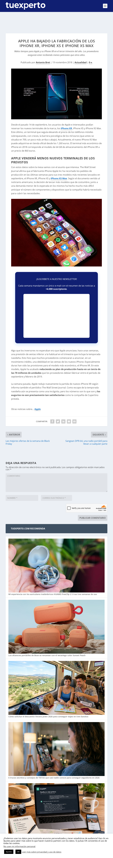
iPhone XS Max (59, 178)
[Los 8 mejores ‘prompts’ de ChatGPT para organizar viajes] (56, 810)
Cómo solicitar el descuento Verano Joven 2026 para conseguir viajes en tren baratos (48, 716)
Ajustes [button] (9, 851)
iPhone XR (66, 128)
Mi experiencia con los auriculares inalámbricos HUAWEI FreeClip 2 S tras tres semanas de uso (52, 594)
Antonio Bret (43, 62)
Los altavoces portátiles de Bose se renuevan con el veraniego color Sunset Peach (46, 655)
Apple (37, 409)
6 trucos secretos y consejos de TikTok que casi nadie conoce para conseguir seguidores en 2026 (53, 777)
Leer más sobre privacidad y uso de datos (41, 852)
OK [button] (18, 851)
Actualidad (81, 62)
